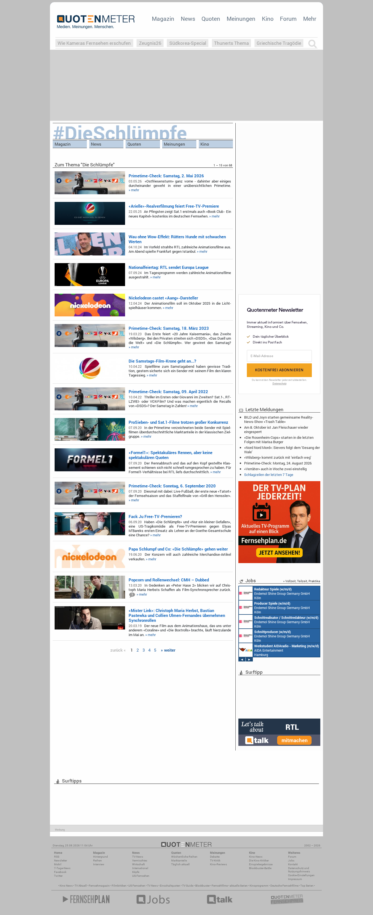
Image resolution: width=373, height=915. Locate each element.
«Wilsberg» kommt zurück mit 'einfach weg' (277, 457)
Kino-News (255, 856)
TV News (152, 885)
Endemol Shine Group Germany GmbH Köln (282, 593)
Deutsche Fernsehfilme (284, 885)
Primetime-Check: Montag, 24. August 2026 (278, 463)
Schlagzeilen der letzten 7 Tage (268, 474)
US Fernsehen (136, 885)
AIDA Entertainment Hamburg (286, 650)
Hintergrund (100, 856)
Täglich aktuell (180, 864)
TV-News (137, 856)
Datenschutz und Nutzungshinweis (299, 869)
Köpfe (135, 872)
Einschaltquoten (170, 885)
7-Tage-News (62, 868)
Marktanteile (179, 860)
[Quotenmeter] (96, 22)
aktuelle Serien (239, 885)
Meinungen (241, 18)
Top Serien (306, 885)
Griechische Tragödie (279, 43)
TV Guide (187, 885)
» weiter (168, 650)
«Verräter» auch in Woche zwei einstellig (275, 468)
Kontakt (293, 864)
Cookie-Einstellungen (301, 875)
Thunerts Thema (231, 43)
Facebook (60, 872)
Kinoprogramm (259, 885)
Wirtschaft (138, 864)
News (188, 18)
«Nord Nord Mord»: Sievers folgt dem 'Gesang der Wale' (282, 449)
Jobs (291, 860)
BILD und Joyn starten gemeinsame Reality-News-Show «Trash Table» (278, 419)
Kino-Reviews (218, 864)
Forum (288, 18)
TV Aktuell (81, 885)
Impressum (295, 879)
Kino (268, 18)
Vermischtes (139, 860)
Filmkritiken (119, 885)
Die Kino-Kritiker (259, 860)
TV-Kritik (215, 860)
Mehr (309, 18)
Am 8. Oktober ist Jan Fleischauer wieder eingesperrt (276, 429)
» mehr (134, 189)
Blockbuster (202, 885)
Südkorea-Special (187, 43)
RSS (56, 856)
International (140, 868)
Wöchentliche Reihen (184, 856)
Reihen (97, 860)
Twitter (58, 876)
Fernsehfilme (220, 885)
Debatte (215, 856)
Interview (98, 864)
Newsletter (60, 860)
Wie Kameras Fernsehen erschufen (94, 43)
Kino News (66, 885)
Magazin (163, 18)
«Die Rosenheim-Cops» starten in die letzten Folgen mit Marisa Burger (278, 439)
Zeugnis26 (150, 43)
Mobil (57, 864)
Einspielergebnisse (261, 864)
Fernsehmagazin (99, 885)
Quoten (211, 18)
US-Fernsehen (140, 876)
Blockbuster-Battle (260, 868)
